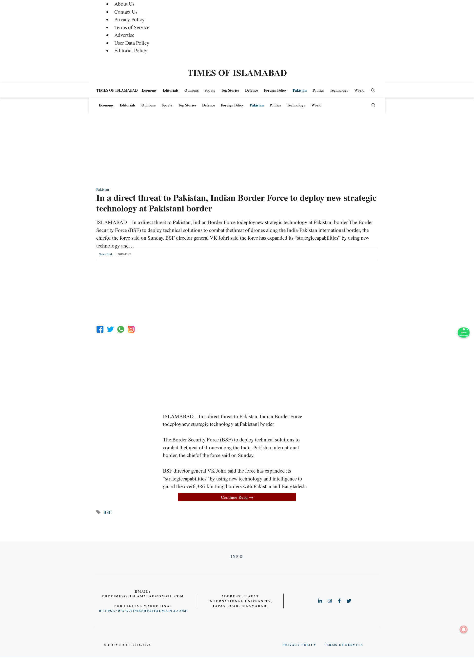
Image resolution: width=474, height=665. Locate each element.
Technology (339, 90)
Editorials (170, 90)
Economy (149, 90)
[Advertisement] (237, 152)
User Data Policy (131, 42)
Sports (210, 90)
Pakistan (300, 90)
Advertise (124, 34)
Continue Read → (237, 497)
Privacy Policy (129, 19)
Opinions (191, 90)
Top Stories (230, 90)
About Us (124, 3)
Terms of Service (131, 27)
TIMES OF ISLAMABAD (237, 72)
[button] (373, 90)
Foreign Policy (275, 90)
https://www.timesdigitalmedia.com (143, 610)
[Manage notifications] (464, 629)
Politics (318, 90)
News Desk (106, 254)
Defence (251, 90)
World (359, 90)
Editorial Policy (130, 50)
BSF (107, 512)
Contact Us (126, 11)
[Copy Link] (131, 329)
